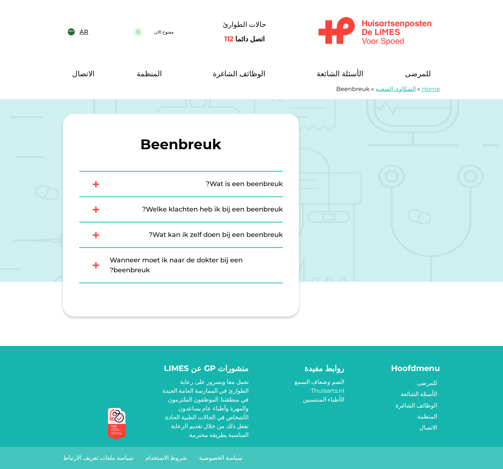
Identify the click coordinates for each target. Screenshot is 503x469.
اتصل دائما (244, 39)
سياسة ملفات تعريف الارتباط (98, 457)
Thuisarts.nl (327, 390)
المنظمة (149, 73)
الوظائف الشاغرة (239, 73)
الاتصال (83, 73)
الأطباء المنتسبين (323, 399)
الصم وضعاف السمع (319, 381)
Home (431, 88)
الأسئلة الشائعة (340, 73)
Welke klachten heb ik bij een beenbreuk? (212, 209)
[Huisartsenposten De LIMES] (375, 32)
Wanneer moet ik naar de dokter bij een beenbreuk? (176, 265)
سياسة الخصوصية (220, 457)
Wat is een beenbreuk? (244, 184)
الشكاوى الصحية (396, 88)
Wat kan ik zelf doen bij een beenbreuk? (216, 235)
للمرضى (418, 73)
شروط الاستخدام (166, 457)
